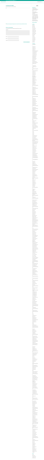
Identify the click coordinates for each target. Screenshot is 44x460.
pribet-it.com (33, 316)
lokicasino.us (33, 231)
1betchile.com (33, 47)
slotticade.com (34, 361)
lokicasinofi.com (34, 233)
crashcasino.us (34, 152)
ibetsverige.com (34, 212)
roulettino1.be (34, 342)
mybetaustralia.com (34, 270)
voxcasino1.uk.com (34, 432)
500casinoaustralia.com (35, 62)
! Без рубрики (33, 44)
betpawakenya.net (34, 103)
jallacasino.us (33, 214)
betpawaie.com (34, 102)
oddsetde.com (34, 298)
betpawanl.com (34, 104)
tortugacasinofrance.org (35, 408)
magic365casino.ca (34, 243)
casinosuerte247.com (34, 135)
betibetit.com (33, 90)
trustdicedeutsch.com (34, 413)
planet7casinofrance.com (35, 304)
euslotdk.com (33, 171)
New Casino (33, 284)
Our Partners (33, 300)
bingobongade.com (34, 115)
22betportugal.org (34, 58)
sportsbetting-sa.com (34, 378)
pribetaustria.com (34, 317)
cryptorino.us (33, 162)
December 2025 (34, 30)
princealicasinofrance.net (35, 319)
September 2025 (34, 33)
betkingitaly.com (34, 93)
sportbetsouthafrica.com (35, 377)
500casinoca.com (34, 63)
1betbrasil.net (33, 46)
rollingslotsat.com (34, 338)
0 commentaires (14, 6)
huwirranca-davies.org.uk (35, 208)
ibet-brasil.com (34, 209)
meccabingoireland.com (35, 260)
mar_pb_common (34, 256)
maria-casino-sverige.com (35, 257)
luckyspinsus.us (34, 239)
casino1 (33, 131)
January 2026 (33, 29)
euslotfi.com (33, 172)
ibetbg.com (33, 210)
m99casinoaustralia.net (35, 242)
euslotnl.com (33, 173)
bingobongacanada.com (35, 114)
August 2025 (33, 34)
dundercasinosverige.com (35, 169)
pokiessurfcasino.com (34, 310)
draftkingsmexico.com (34, 167)
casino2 (33, 132)
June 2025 (33, 36)
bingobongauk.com (34, 117)
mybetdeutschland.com (35, 271)
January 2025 (33, 37)
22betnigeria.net (34, 57)
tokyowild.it (33, 405)
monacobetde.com (34, 265)
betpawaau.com (34, 99)
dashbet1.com (34, 163)
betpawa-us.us (34, 98)
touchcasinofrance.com (35, 410)
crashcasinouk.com (34, 154)
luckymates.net (34, 237)
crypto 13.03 (33, 161)
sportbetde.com (34, 375)
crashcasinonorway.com (35, 153)
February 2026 (33, 28)
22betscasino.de (34, 59)
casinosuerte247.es (34, 136)
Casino (33, 129)
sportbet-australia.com (35, 371)
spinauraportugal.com (34, 365)
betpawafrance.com (34, 101)
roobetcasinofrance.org (35, 340)
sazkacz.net (33, 347)
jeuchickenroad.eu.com (34, 217)
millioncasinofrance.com (35, 263)
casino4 (33, 134)
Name (6, 36)
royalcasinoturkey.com (34, 344)
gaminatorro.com (34, 192)
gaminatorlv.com (34, 191)
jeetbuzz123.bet (34, 216)
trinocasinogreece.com (34, 412)
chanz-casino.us (34, 137)
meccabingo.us (34, 259)
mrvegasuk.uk (33, 269)
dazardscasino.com (34, 164)
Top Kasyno (33, 406)
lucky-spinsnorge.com (34, 236)
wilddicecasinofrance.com (35, 440)
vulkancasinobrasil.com (35, 436)
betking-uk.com (34, 92)
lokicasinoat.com (34, 232)
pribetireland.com (34, 318)
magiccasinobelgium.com (35, 244)
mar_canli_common (34, 254)
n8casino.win (33, 281)
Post (32, 313)
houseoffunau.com (34, 205)
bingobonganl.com (34, 116)
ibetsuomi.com (34, 211)
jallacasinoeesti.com (34, 215)
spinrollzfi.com (34, 368)
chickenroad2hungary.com (35, 141)
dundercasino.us (34, 168)
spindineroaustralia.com (35, 366)
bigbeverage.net (34, 112)
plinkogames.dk (34, 307)
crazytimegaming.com (34, 155)
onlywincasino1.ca (34, 299)
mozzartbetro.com (34, 268)
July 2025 (33, 35)
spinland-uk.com (34, 367)
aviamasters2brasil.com (35, 70)
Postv (33, 314)
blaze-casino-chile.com (35, 118)
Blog (32, 119)
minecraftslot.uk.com (34, 264)
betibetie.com (33, 89)
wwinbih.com (33, 444)
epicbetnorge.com (34, 170)
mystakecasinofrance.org (35, 280)
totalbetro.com (34, 409)
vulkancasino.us (34, 435)
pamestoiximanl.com (34, 301)
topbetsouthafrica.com (35, 407)
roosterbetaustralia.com (35, 341)
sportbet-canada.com (34, 372)
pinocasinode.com (34, 303)
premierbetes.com (34, 315)
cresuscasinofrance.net (35, 156)
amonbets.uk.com (34, 66)
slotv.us (33, 362)
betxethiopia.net (34, 107)
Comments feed (34, 456)
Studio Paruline (8, 6)
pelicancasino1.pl (34, 302)
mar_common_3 (34, 255)
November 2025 (34, 31)
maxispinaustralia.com (34, 258)
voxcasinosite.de (34, 433)
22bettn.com (33, 60)
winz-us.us (33, 441)
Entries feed (33, 455)
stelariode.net (33, 382)
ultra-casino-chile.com (34, 414)
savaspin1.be (33, 346)
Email (6, 38)
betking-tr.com (34, 91)
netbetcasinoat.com (34, 283)
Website (7, 40)
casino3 (33, 133)
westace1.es (33, 439)
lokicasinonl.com (34, 234)
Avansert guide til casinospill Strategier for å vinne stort (35, 13)
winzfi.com (33, 442)
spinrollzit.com (34, 369)
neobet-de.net (34, 282)
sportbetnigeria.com (34, 376)
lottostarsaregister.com (35, 235)
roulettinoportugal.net (34, 343)
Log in (33, 454)
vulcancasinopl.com (34, 434)
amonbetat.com (34, 65)
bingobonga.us (34, 113)
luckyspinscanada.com (34, 238)
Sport (33, 370)
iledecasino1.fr (34, 213)
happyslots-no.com (34, 204)
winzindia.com (33, 443)
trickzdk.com (33, 411)
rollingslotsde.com (34, 339)
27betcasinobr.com (34, 61)
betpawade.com (34, 100)
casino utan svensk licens (35, 130)
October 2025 (33, 32)
